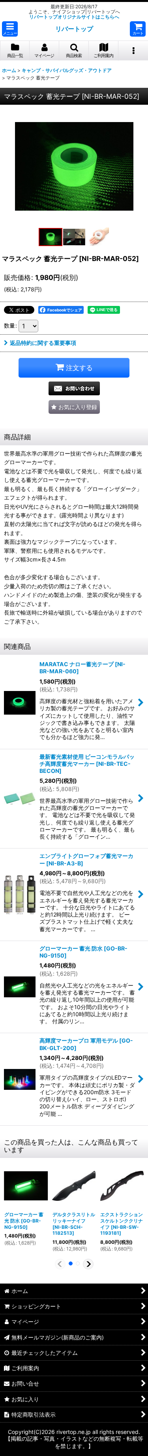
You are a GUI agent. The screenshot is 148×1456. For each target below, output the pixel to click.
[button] (10, 29)
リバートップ (74, 29)
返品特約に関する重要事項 (43, 342)
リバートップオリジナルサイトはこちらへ (74, 17)
